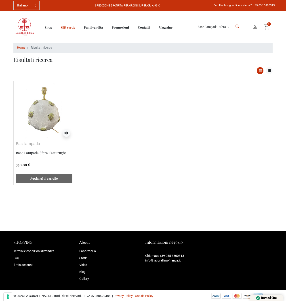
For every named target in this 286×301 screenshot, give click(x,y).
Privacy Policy (123, 296)
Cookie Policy (144, 296)
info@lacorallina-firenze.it (163, 260)
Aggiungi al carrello (44, 178)
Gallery (84, 278)
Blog (82, 272)
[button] (267, 27)
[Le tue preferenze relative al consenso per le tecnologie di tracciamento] (8, 297)
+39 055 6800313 (264, 5)
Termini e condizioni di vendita (34, 251)
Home (21, 47)
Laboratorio (87, 251)
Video (83, 265)
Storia (83, 258)
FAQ (16, 258)
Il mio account (23, 265)
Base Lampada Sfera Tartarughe (41, 152)
